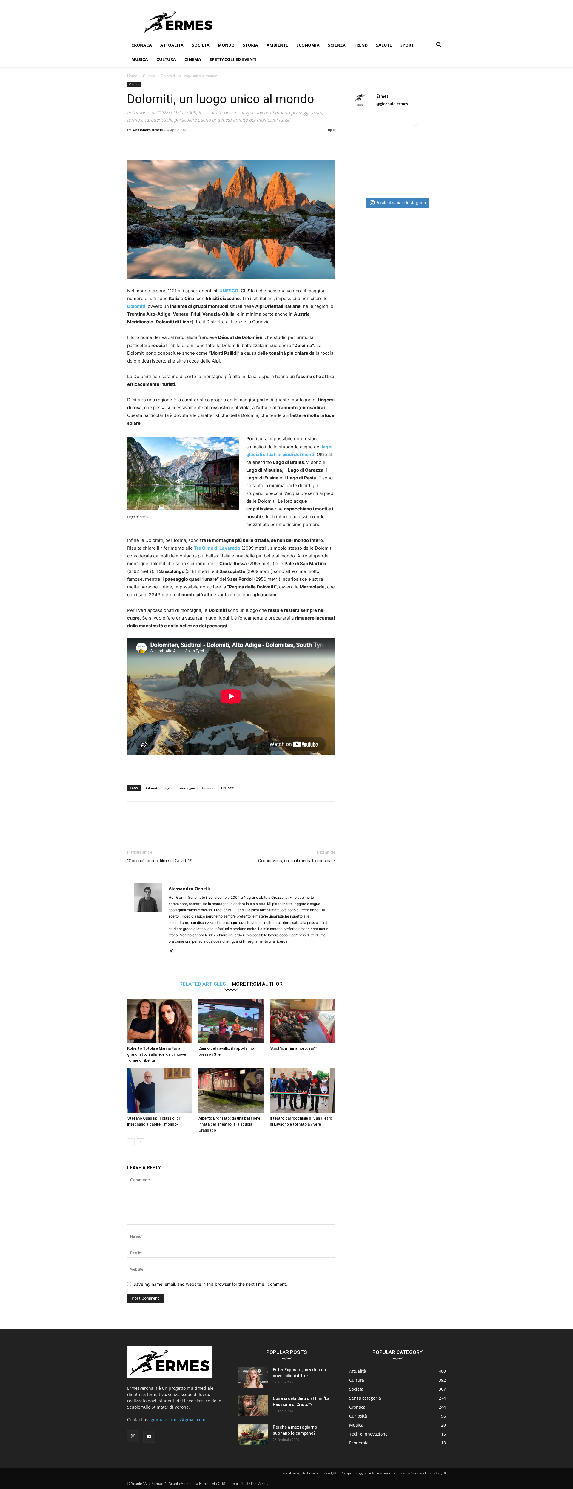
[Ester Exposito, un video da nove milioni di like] (253, 1377)
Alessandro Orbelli (148, 130)
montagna (187, 788)
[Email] (202, 143)
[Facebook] (133, 143)
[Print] (215, 143)
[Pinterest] (161, 143)
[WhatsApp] (174, 143)
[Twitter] (147, 143)
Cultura (166, 59)
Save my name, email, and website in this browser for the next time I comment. (210, 1284)
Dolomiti (136, 306)
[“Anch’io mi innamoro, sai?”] (302, 1021)
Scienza (337, 45)
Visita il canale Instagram (401, 202)
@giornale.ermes (392, 103)
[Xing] (173, 951)
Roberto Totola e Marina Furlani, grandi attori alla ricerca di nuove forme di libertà (156, 1054)
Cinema (192, 59)
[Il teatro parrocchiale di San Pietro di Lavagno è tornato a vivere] (302, 1090)
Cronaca (141, 45)
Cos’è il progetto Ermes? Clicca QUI (308, 1473)
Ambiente (277, 45)
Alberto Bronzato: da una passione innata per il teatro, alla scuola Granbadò (229, 1124)
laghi (168, 788)
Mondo (226, 45)
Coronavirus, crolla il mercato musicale (296, 860)
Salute (384, 45)
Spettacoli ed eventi (233, 59)
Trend (361, 45)
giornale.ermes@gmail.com (178, 1419)
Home (132, 75)
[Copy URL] (243, 143)
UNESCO (228, 290)
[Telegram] (229, 143)
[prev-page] (131, 1142)
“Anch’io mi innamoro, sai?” (293, 1048)
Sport (407, 45)
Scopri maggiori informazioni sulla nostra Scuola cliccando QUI (394, 1473)
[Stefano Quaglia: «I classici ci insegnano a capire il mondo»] (159, 1090)
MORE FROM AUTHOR (257, 984)
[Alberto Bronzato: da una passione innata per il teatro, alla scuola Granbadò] (231, 1090)
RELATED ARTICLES (202, 984)
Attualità (172, 45)
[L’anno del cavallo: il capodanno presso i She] (231, 1021)
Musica (139, 59)
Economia (308, 45)
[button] (439, 45)
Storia (250, 45)
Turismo (208, 788)
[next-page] (140, 1142)
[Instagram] (133, 1436)
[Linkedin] (188, 143)
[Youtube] (149, 1437)
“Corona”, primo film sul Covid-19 (159, 860)
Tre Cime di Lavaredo (217, 548)
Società (201, 45)
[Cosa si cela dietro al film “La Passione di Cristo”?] (253, 1405)
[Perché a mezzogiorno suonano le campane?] (253, 1434)
